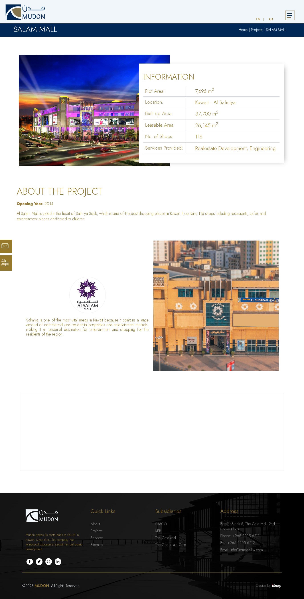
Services (97, 537)
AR (271, 19)
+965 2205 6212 (241, 542)
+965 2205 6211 (245, 535)
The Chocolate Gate (170, 544)
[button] (1, 2)
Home (243, 29)
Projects (257, 29)
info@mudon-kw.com (247, 549)
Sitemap (97, 544)
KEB (158, 530)
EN (258, 19)
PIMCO (161, 524)
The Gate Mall (165, 537)
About (95, 524)
